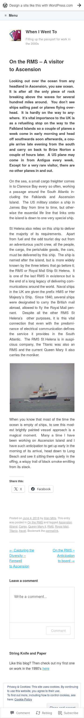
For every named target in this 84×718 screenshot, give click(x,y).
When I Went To (41, 32)
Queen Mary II (37, 526)
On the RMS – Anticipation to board (64, 555)
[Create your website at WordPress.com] (42, 5)
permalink (52, 531)
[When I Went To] (15, 36)
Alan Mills (50, 518)
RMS (50, 526)
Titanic (13, 531)
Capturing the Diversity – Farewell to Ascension (21, 558)
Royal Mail (62, 526)
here (45, 668)
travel (22, 531)
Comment (58, 631)
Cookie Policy (23, 699)
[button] (42, 387)
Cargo (23, 526)
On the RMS (35, 522)
